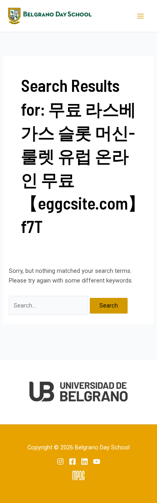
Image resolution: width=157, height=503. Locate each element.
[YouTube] (96, 461)
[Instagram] (60, 461)
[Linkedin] (84, 461)
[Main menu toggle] (140, 16)
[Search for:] (49, 305)
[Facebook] (72, 461)
